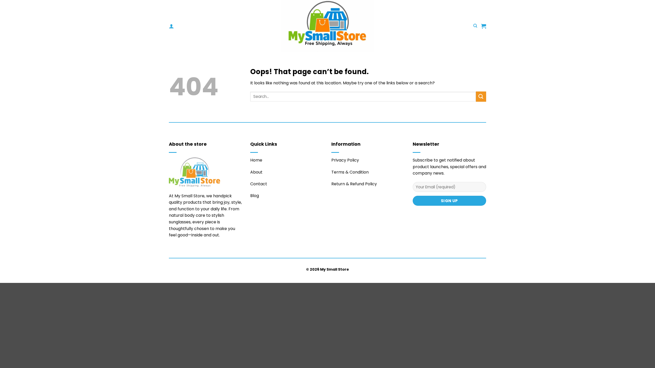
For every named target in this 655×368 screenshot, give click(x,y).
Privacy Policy (345, 160)
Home (256, 160)
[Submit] (481, 96)
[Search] (475, 26)
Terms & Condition (350, 172)
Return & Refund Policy (354, 184)
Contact (258, 184)
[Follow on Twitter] (172, 250)
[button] (171, 26)
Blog (254, 196)
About (256, 172)
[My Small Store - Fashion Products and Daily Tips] (327, 26)
